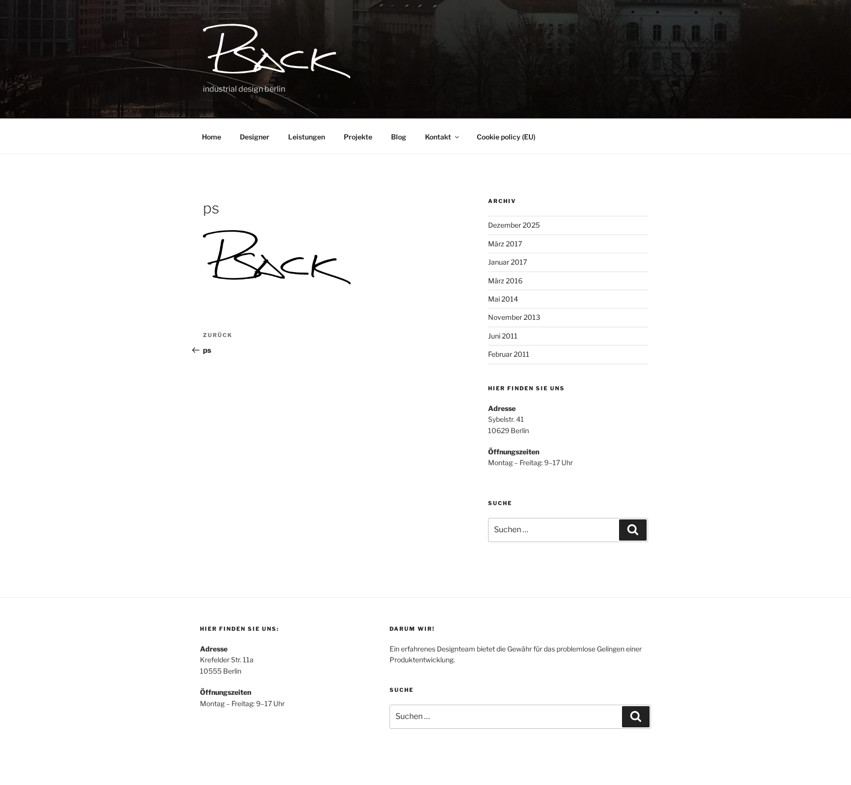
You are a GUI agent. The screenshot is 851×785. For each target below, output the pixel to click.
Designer (254, 137)
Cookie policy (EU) (506, 137)
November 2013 (514, 317)
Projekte (358, 137)
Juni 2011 (503, 336)
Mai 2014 (503, 299)
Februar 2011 (508, 354)
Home (211, 137)
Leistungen (306, 137)
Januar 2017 (507, 262)
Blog (398, 137)
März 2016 (505, 280)
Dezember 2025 (514, 225)
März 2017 (505, 243)
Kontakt (438, 137)
